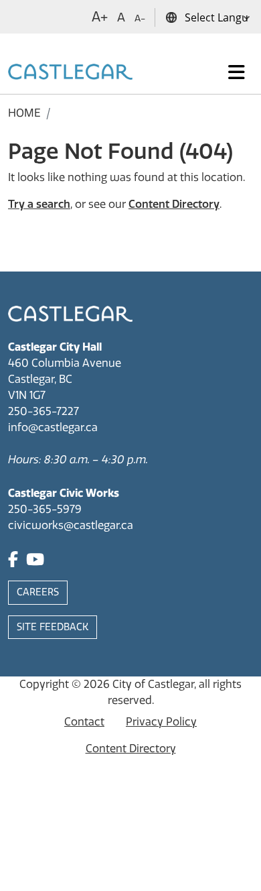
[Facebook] (13, 561)
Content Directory (174, 204)
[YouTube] (35, 561)
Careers (38, 592)
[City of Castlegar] (70, 72)
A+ (100, 17)
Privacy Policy (161, 721)
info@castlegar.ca (53, 427)
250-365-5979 (45, 509)
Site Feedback (52, 627)
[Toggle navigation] (236, 72)
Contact (84, 721)
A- (140, 18)
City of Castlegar (153, 684)
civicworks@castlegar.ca (70, 525)
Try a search (39, 204)
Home (24, 113)
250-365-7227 (43, 411)
